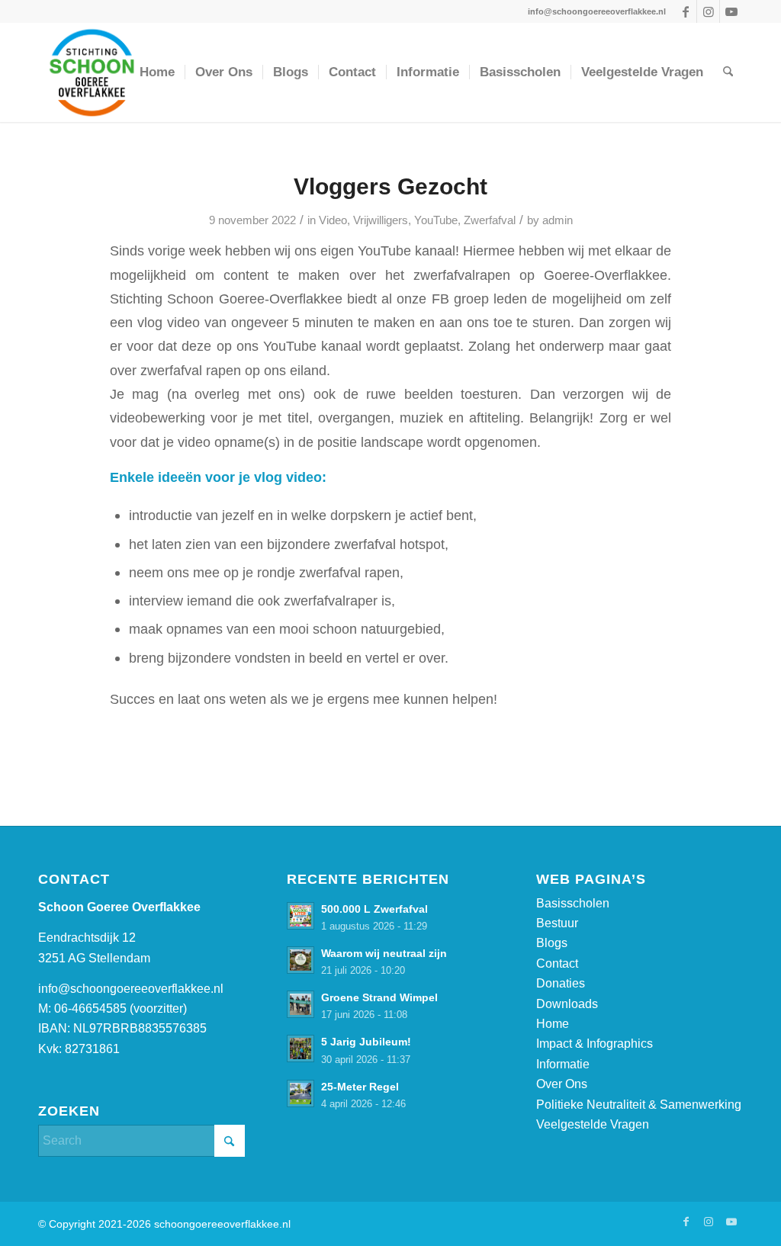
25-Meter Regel (360, 1087)
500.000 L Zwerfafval (374, 909)
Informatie (563, 1064)
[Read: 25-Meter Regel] (300, 1093)
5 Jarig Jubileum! (366, 1042)
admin (557, 220)
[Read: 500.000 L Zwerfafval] (300, 916)
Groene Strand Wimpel (379, 998)
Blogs (551, 942)
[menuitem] (157, 72)
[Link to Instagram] (708, 11)
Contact (557, 963)
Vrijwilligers (380, 220)
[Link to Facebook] (685, 11)
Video (333, 220)
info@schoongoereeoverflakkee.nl (130, 988)
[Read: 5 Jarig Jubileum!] (300, 1048)
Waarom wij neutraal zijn (384, 953)
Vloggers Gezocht (390, 186)
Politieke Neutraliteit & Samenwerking (638, 1104)
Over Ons (561, 1083)
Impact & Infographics (594, 1043)
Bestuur (557, 923)
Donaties (560, 983)
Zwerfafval (490, 220)
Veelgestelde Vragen (592, 1124)
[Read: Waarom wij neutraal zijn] (300, 960)
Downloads (567, 1003)
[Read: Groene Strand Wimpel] (300, 1004)
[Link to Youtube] (731, 11)
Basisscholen (572, 903)
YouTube (436, 220)
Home (552, 1023)
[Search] (728, 72)
